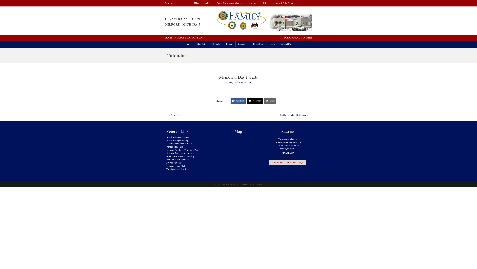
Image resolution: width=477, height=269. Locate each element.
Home (188, 44)
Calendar (242, 44)
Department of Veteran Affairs (179, 144)
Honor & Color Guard (284, 3)
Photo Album (257, 44)
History (272, 44)
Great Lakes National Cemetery (180, 156)
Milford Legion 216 (202, 3)
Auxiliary (252, 3)
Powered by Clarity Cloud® (252, 184)
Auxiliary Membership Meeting (294, 115)
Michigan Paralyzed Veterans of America (184, 150)
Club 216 (201, 44)
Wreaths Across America (177, 169)
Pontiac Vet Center (174, 147)
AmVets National (173, 163)
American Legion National (177, 137)
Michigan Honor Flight (176, 166)
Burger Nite (175, 115)
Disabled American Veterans (179, 153)
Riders (265, 3)
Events (229, 44)
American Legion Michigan (178, 140)
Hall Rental (215, 44)
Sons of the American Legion (229, 3)
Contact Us (286, 44)
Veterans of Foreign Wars (177, 160)
